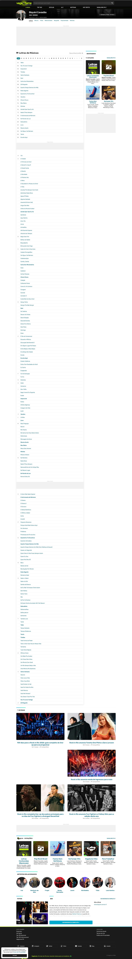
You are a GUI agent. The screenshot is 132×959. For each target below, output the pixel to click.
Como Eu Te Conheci (26, 286)
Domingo (23, 330)
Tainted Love (24, 619)
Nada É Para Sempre (26, 112)
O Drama (23, 500)
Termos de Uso (101, 933)
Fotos (41, 20)
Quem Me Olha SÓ (26, 559)
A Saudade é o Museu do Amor (29, 183)
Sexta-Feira (24, 594)
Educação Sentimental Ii (27, 342)
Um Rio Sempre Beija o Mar (28, 665)
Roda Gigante (24, 90)
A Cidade (23, 158)
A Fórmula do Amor (26, 162)
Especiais (19, 931)
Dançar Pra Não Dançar (27, 305)
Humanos (23, 386)
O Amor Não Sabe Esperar (28, 494)
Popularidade (64, 20)
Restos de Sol (24, 566)
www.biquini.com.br (99, 904)
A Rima (23, 180)
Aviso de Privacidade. (19, 952)
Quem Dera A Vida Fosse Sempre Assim (32, 553)
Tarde (22, 622)
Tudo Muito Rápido (26, 650)
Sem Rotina (24, 590)
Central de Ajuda (101, 931)
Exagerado (24, 370)
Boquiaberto (24, 243)
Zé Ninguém (24, 84)
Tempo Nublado (25, 628)
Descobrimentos (25, 320)
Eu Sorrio (23, 367)
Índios (22, 401)
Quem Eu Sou (24, 556)
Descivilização (25, 317)
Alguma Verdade (25, 199)
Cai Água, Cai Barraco (27, 131)
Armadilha (23, 227)
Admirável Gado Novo (27, 193)
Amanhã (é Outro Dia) (27, 202)
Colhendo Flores (25, 283)
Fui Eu (22, 377)
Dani (22, 78)
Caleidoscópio (25, 258)
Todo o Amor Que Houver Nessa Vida (31, 643)
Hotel (22, 383)
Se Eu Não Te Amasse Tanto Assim (30, 587)
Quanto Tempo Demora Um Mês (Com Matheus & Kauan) (36, 547)
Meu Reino (24, 103)
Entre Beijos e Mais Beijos (28, 349)
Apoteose (23, 215)
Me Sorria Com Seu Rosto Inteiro (30, 433)
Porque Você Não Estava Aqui (29, 525)
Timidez (23, 72)
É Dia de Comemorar (26, 336)
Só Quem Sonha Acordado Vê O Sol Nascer (33, 603)
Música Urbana (25, 454)
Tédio (22, 62)
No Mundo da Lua (26, 118)
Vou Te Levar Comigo (26, 65)
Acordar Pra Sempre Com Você (29, 190)
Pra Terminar (24, 528)
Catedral (23, 271)
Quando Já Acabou (26, 541)
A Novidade (24, 174)
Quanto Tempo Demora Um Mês (29, 87)
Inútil (22, 411)
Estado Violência (25, 361)
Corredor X (24, 296)
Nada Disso (24, 461)
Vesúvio (23, 675)
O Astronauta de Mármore (28, 115)
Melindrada (24, 436)
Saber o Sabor (25, 578)
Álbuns (36, 20)
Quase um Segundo (26, 550)
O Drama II (23, 503)
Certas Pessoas (25, 274)
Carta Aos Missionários (27, 81)
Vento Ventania (25, 75)
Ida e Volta (23, 389)
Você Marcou (24, 690)
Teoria (22, 134)
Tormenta (23, 647)
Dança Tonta (24, 302)
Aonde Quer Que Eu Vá (27, 109)
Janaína (23, 97)
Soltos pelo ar (24, 612)
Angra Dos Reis (25, 205)
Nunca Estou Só (25, 476)
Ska (22, 597)
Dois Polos (23, 327)
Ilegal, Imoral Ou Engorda (28, 392)
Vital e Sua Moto (25, 681)
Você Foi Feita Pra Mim (27, 687)
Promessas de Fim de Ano (28, 534)
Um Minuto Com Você (27, 662)
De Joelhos (24, 311)
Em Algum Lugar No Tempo (28, 345)
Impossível (24, 69)
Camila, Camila (25, 261)
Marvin (22, 426)
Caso (22, 268)
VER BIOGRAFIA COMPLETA (107, 898)
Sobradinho (24, 122)
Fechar (15, 955)
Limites (23, 417)
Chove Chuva (24, 100)
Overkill (23, 519)
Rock (30, 15)
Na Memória (24, 458)
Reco (22, 562)
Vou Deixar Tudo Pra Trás (28, 696)
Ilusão (22, 395)
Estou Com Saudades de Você (29, 364)
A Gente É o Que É (26, 165)
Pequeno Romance (26, 522)
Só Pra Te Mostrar (25, 600)
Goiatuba (23, 380)
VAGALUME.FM (111, 58)
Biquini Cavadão (38, 12)
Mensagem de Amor (26, 439)
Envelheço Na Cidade (27, 352)
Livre (22, 125)
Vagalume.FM (101, 7)
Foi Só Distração (25, 373)
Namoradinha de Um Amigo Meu (30, 467)
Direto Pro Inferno (26, 324)
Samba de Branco (26, 584)
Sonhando (23, 615)
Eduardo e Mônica (26, 339)
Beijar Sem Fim (25, 236)
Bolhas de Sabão (25, 239)
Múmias (23, 106)
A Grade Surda (25, 168)
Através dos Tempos (26, 233)
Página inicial (32, 17)
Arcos (22, 224)
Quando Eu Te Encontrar (27, 94)
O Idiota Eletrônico (26, 509)
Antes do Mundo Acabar (27, 208)
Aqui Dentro (24, 218)
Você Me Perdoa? (25, 693)
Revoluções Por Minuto (27, 569)
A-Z (62, 7)
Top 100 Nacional (21, 935)
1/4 (21, 155)
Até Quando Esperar (26, 230)
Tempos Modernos (26, 631)
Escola (22, 355)
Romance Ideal (25, 575)
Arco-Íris (23, 221)
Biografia (56, 20)
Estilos (51, 7)
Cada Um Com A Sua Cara (28, 249)
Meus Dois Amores (26, 448)
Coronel (23, 292)
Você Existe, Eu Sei (26, 684)
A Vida (22, 187)
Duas (22, 333)
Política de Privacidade (103, 935)
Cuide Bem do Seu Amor (27, 299)
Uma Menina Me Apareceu (28, 668)
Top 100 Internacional (22, 937)
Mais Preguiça (25, 423)
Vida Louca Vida (25, 678)
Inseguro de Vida (25, 408)
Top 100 (39, 7)
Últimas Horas (24, 653)
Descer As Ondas (25, 314)
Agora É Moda (24, 196)
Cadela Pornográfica (26, 252)
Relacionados (48, 20)
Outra (22, 516)
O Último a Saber (25, 513)
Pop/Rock (35, 15)
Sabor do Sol (24, 581)
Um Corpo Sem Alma (26, 659)
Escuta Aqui (24, 137)
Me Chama (24, 430)
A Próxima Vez (25, 177)
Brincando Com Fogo (27, 246)
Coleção (23, 280)
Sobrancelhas (24, 609)
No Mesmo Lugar (25, 470)
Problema (23, 531)
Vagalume (24, 3)
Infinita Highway (25, 405)
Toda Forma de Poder (27, 640)
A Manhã (23, 171)
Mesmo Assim (24, 128)
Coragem (23, 289)
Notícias (73, 7)
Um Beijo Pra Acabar (26, 656)
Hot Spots (86, 7)
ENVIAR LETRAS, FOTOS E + (108, 14)
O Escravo (23, 506)
